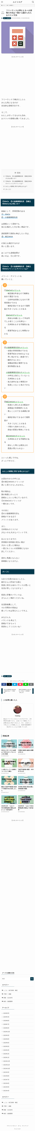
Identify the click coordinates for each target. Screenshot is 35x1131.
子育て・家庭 (7, 994)
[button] (3, 684)
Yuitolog (17, 716)
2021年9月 (6, 1072)
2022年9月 (6, 1035)
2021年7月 (6, 1079)
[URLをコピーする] (31, 684)
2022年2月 (6, 1053)
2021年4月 (6, 1090)
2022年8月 (6, 1039)
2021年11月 (6, 1065)
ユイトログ (17, 2)
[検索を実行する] (32, 978)
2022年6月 (6, 1042)
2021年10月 (6, 1068)
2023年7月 (6, 1024)
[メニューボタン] (2, 2)
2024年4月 (6, 1017)
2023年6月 (6, 1028)
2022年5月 (6, 1046)
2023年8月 (6, 1020)
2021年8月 (6, 1076)
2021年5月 (6, 1087)
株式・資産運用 (7, 18)
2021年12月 (6, 1061)
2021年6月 (6, 1083)
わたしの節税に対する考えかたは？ (16, 186)
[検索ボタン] (33, 2)
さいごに (8, 189)
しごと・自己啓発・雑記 (11, 990)
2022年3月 (6, 1050)
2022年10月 (6, 1031)
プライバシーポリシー (12, 1125)
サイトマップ (25, 1125)
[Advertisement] (17, 75)
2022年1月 (6, 1057)
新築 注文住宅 (8, 997)
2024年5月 (6, 1013)
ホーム (19, 1125)
